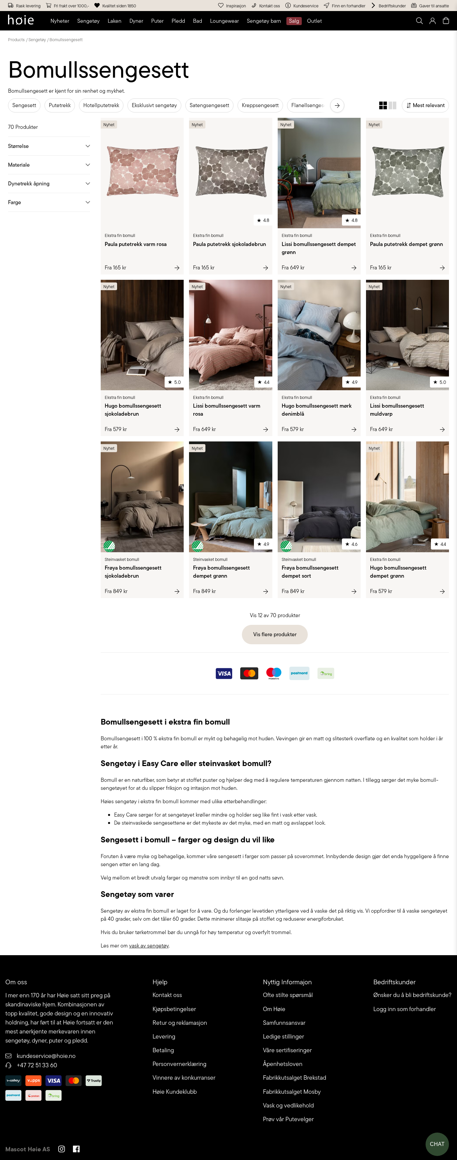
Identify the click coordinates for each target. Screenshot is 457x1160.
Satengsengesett (209, 105)
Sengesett (24, 105)
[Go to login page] (432, 20)
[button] (61, 21)
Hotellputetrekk (101, 105)
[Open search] (419, 20)
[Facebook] (76, 1150)
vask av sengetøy (149, 945)
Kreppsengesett (260, 105)
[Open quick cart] (446, 20)
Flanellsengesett (310, 105)
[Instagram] (61, 1150)
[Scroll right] (337, 105)
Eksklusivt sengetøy (154, 105)
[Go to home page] (21, 20)
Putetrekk (60, 105)
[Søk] (335, 20)
